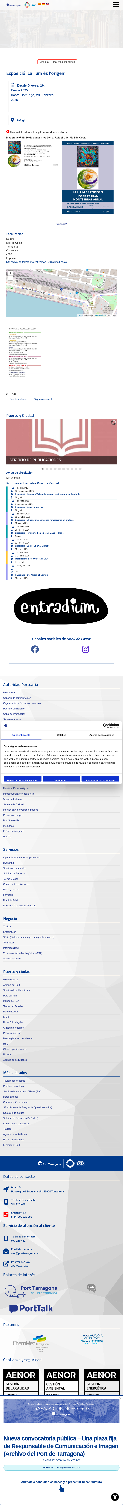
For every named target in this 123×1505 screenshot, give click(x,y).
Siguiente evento (43, 399)
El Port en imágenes (13, 831)
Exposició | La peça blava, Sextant (32, 546)
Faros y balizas (11, 889)
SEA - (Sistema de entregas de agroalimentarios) (28, 937)
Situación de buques (13, 1112)
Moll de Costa (10, 979)
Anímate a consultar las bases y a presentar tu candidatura (61, 1482)
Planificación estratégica (16, 788)
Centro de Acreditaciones (16, 884)
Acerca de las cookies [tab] (101, 735)
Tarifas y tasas (10, 878)
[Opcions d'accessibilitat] (115, 1497)
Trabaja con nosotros (14, 1080)
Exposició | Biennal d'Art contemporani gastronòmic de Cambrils (47, 494)
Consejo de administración (17, 698)
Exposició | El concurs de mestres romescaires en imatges (44, 520)
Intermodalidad (11, 947)
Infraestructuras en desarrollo (18, 793)
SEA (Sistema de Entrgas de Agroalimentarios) (27, 1107)
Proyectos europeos (13, 815)
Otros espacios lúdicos (15, 1049)
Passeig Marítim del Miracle (17, 1038)
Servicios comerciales (14, 868)
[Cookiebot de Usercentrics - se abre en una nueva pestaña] (105, 725)
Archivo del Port (11, 985)
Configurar (60, 780)
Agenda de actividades (15, 1059)
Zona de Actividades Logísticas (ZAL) (22, 953)
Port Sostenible (11, 820)
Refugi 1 (21, 120)
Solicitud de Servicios (14, 873)
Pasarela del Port (12, 1033)
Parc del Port (10, 995)
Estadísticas (9, 932)
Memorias (8, 825)
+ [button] (11, 273)
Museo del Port (11, 1001)
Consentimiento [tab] (21, 735)
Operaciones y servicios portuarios (21, 857)
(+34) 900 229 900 (21, 1216)
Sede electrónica (12, 719)
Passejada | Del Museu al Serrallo (31, 575)
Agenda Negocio (11, 958)
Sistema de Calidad (13, 804)
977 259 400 (18, 1204)
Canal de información (14, 713)
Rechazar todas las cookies (22, 780)
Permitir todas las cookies (100, 780)
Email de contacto (21, 1249)
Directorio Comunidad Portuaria (19, 905)
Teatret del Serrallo (13, 1006)
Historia (7, 1054)
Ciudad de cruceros (13, 1027)
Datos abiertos (10, 1096)
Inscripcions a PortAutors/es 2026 (32, 559)
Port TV (7, 836)
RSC (5, 1043)
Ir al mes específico (64, 62)
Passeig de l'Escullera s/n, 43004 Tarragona (37, 1191)
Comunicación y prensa (15, 1102)
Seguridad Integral (12, 799)
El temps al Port (11, 1145)
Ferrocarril (8, 894)
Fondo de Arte (10, 1011)
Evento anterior (18, 399)
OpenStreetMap (100, 315)
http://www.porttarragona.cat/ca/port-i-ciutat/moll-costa (36, 262)
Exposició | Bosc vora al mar (29, 507)
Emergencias (18, 1212)
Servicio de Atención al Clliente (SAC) (22, 1091)
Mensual (44, 62)
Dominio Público (11, 900)
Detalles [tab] (61, 735)
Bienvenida (9, 692)
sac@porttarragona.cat (25, 1253)
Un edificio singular (13, 1022)
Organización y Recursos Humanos (22, 703)
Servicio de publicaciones (35, 460)
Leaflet (80, 315)
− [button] (11, 278)
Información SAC (20, 1262)
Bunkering (8, 862)
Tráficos (7, 926)
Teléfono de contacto (23, 1200)
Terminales (9, 942)
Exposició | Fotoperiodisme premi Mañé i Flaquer (39, 533)
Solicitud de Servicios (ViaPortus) (20, 1118)
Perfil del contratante (14, 708)
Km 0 (6, 1017)
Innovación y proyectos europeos (20, 809)
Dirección (16, 1187)
